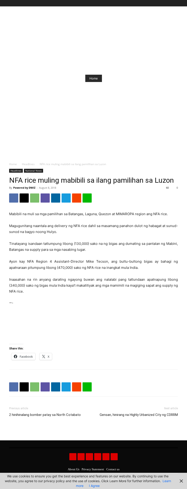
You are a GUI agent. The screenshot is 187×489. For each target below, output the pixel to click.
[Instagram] (159, 3)
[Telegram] (66, 198)
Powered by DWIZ (24, 187)
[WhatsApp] (34, 198)
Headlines (28, 164)
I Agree (94, 486)
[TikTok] (165, 3)
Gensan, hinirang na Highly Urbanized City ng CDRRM (139, 415)
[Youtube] (175, 3)
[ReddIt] (76, 198)
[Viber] (45, 198)
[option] (93, 78)
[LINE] (87, 198)
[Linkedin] (55, 198)
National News (33, 170)
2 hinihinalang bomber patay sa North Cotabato (45, 415)
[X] (170, 3)
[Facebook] (154, 3)
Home (93, 78)
